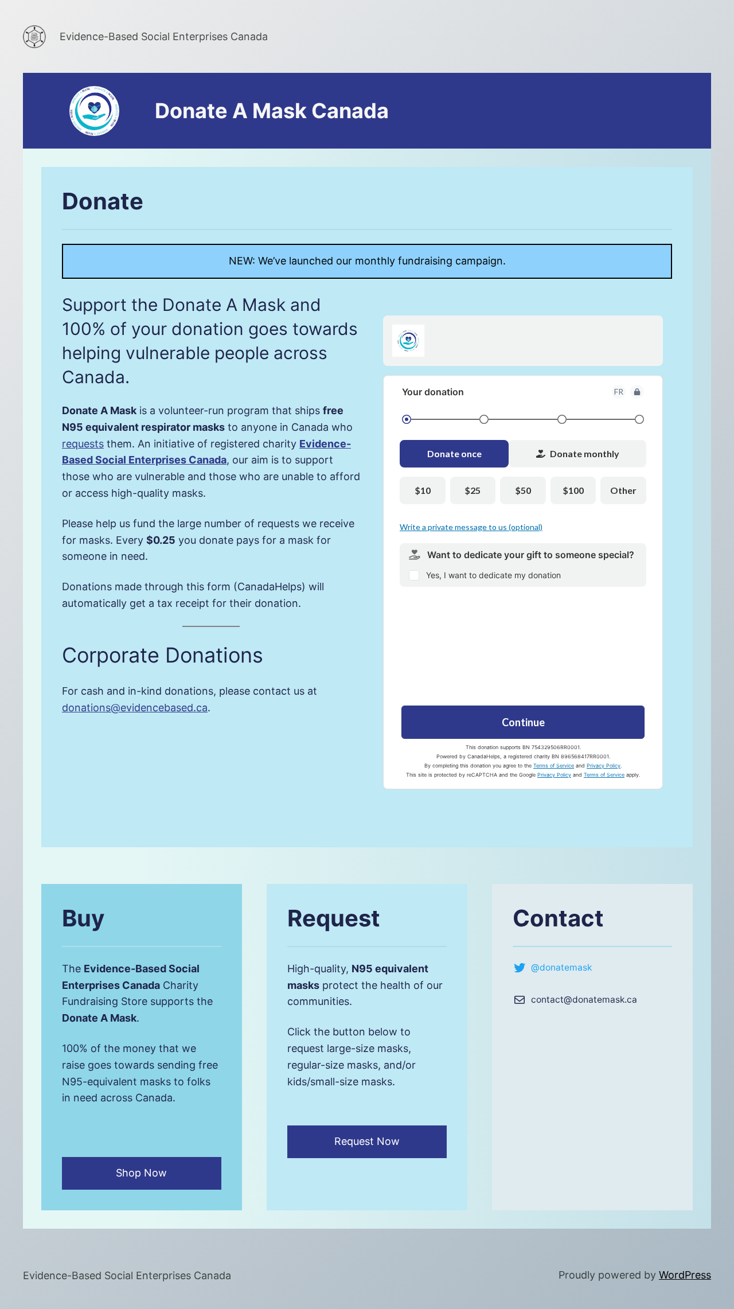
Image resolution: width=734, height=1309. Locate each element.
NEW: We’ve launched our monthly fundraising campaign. (367, 261)
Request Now (367, 1141)
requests (83, 444)
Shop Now (141, 1173)
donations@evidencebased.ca (135, 708)
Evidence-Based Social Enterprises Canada (164, 36)
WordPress (685, 1275)
